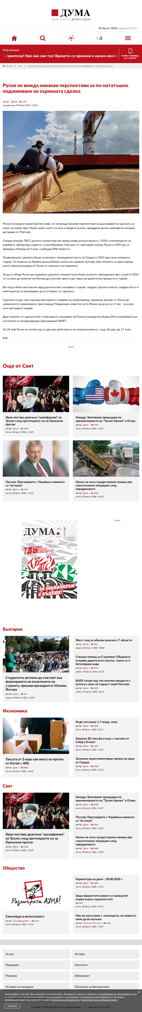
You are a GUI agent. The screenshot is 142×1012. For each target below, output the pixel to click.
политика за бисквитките (66, 1000)
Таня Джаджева (21, 921)
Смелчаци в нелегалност (25, 916)
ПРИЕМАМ (12, 1006)
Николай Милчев (92, 923)
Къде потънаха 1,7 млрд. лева (96, 722)
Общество (14, 868)
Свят (20, 66)
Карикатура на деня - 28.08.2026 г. (99, 879)
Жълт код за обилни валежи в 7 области (104, 640)
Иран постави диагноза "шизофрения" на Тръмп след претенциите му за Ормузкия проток (34, 421)
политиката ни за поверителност (100, 1000)
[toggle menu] (128, 38)
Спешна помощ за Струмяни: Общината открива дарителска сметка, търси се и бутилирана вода (103, 660)
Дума (14, 101)
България (12, 629)
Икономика (15, 711)
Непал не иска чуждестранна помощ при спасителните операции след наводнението (104, 486)
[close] (139, 992)
